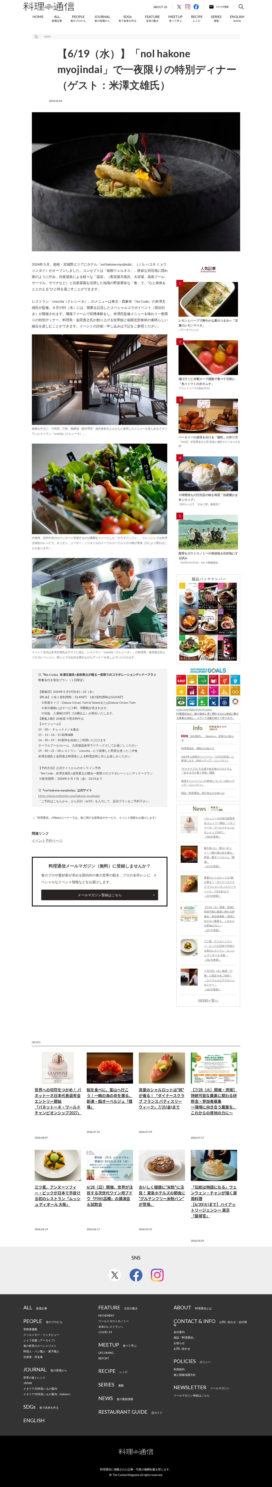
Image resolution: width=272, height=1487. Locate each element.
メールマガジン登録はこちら (100, 895)
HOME (38, 16)
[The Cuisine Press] (48, 6)
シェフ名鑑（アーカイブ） (40, 1340)
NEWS (47, 36)
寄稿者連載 (30, 1329)
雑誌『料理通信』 (185, 1337)
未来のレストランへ (110, 1326)
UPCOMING (106, 1353)
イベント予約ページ (47, 840)
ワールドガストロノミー (113, 1321)
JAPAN (27, 1383)
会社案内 (179, 1332)
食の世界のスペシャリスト (40, 1346)
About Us (160, 7)
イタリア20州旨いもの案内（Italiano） (47, 1394)
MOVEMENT (106, 1315)
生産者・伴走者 (33, 1357)
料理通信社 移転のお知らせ (197, 748)
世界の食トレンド (34, 1377)
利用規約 (179, 1369)
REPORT (103, 1358)
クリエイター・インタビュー (41, 1334)
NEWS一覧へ (208, 1000)
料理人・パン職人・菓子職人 (41, 1351)
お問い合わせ (182, 1348)
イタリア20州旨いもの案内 (40, 1388)
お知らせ (179, 1343)
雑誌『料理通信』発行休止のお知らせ (203, 793)
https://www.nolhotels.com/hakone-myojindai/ (69, 796)
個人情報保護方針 (185, 1374)
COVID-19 (105, 1332)
